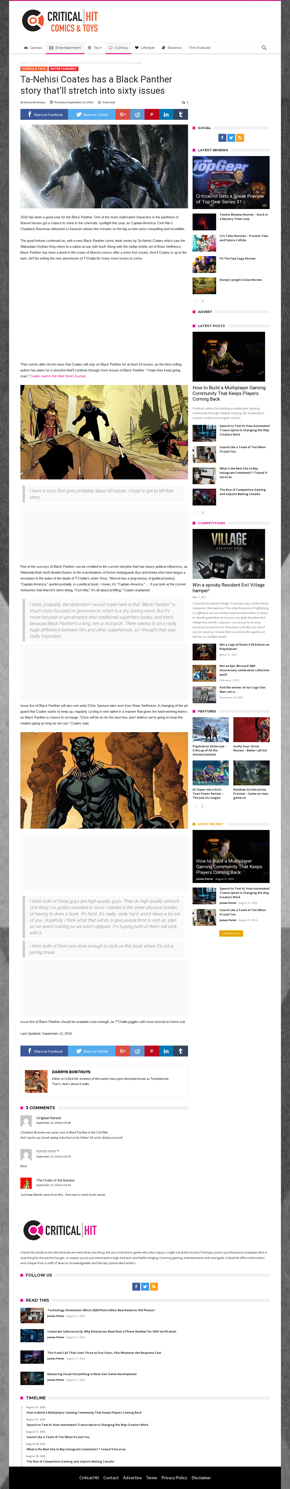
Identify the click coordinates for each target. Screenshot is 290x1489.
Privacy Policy (174, 1477)
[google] (123, 114)
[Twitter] (231, 138)
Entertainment (64, 68)
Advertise (132, 1477)
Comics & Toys (41, 62)
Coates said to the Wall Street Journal (57, 376)
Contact (111, 1477)
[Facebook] (222, 138)
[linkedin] (166, 114)
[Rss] (240, 138)
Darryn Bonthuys (34, 102)
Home (24, 62)
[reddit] (137, 114)
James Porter (204, 878)
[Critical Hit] (60, 7)
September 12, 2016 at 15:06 (53, 1122)
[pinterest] (152, 114)
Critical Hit (89, 1477)
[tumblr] (181, 114)
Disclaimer (201, 1477)
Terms (151, 1477)
